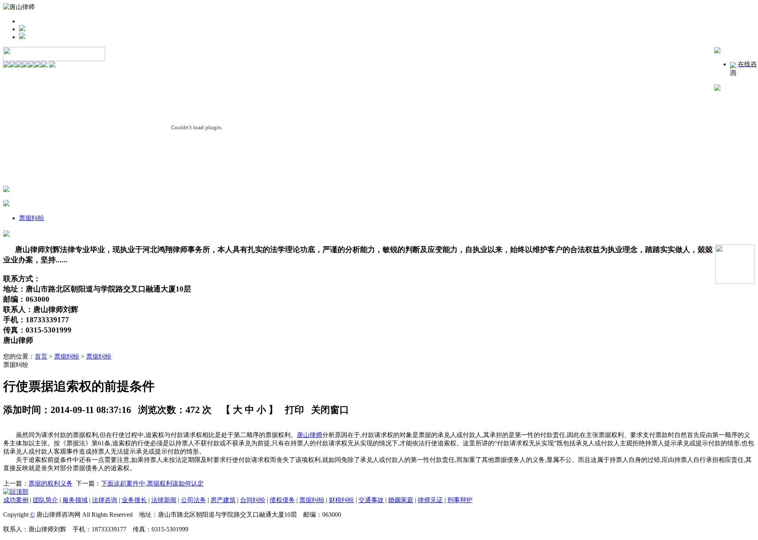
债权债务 (282, 500)
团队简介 (45, 500)
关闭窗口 (330, 410)
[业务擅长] (38, 65)
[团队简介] (19, 65)
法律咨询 (104, 500)
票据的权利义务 (50, 483)
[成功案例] (12, 65)
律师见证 (430, 500)
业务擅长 (134, 500)
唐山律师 (309, 435)
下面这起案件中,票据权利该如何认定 (152, 483)
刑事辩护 (460, 500)
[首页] (6, 65)
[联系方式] (44, 65)
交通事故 (371, 500)
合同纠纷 (252, 500)
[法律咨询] (31, 65)
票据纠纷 (31, 218)
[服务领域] (25, 65)
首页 (41, 356)
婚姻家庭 (400, 500)
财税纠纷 (341, 500)
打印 (294, 410)
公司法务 (193, 500)
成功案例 (15, 500)
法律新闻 (163, 500)
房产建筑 (223, 500)
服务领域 (75, 500)
